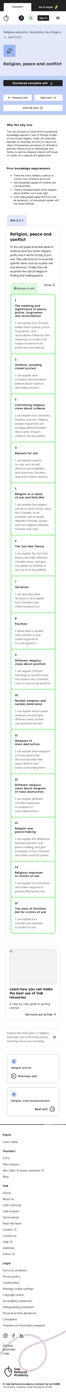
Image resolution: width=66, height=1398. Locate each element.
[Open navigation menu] (58, 18)
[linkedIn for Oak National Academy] (21, 1335)
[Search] (21, 18)
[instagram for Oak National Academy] (5, 1335)
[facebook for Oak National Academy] (13, 1335)
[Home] (6, 18)
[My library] (31, 18)
